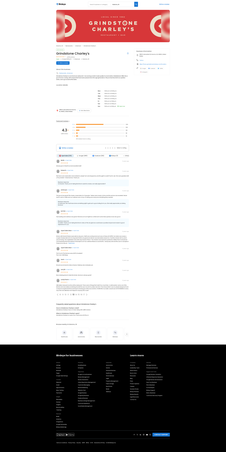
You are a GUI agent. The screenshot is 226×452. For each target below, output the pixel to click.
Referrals (58, 370)
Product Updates (134, 383)
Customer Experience (84, 403)
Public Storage (110, 383)
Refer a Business (150, 393)
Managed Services (151, 365)
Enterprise (80, 368)
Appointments (60, 387)
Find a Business (150, 385)
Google (144, 68)
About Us (132, 365)
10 (65, 294)
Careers (132, 386)
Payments (59, 393)
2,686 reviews (71, 57)
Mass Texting (59, 390)
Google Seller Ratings (62, 376)
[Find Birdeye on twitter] (137, 434)
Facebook (152, 68)
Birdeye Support (150, 390)
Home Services (110, 376)
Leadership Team (134, 368)
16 (81, 294)
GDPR (83, 442)
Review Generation (83, 379)
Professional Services (152, 368)
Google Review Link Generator (154, 379)
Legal (107, 378)
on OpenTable (68, 160)
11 (68, 294)
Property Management (112, 381)
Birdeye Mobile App (61, 427)
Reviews (58, 368)
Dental (108, 368)
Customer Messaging (84, 385)
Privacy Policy (71, 442)
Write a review (164, 4)
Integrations (59, 421)
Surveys (58, 402)
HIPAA (87, 442)
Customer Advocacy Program (154, 395)
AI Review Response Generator (154, 377)
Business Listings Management (86, 401)
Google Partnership (61, 424)
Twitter (161, 68)
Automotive (109, 365)
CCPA (91, 442)
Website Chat (82, 390)
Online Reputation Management (87, 382)
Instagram (144, 72)
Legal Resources (134, 397)
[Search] (136, 4)
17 (84, 294)
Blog (131, 378)
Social (57, 385)
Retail (107, 389)
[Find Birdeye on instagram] (143, 434)
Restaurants (69, 46)
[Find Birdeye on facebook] (134, 434)
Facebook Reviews (83, 398)
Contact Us (133, 399)
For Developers (150, 387)
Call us (141, 60)
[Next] (126, 334)
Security (78, 442)
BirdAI (57, 416)
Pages (58, 373)
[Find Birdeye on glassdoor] (150, 434)
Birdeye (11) (114, 156)
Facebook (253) (99, 156)
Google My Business (83, 395)
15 (79, 294)
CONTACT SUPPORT (161, 435)
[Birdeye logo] (61, 4)
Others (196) (128, 156)
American (78, 46)
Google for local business (85, 374)
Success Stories (134, 389)
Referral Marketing (83, 387)
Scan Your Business (151, 382)
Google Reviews (82, 393)
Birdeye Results (134, 394)
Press (131, 381)
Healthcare (109, 373)
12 (71, 294)
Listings (58, 365)
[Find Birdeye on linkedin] (140, 434)
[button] (57, 294)
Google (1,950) (83, 156)
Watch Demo (133, 370)
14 (76, 294)
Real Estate (109, 386)
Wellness (108, 391)
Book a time (133, 373)
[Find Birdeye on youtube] (147, 434)
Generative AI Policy (99, 442)
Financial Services (111, 370)
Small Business (82, 365)
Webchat (58, 382)
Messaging (59, 399)
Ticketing (58, 410)
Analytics (58, 419)
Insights (58, 404)
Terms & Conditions (61, 442)
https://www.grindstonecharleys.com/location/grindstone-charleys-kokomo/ (153, 64)
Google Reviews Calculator (153, 374)
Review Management (84, 377)
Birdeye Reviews (134, 391)
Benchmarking (60, 407)
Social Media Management (85, 406)
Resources (133, 376)
